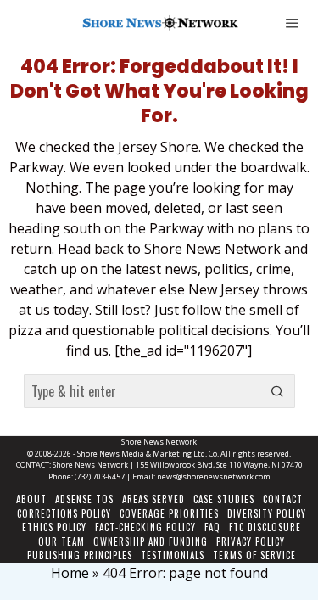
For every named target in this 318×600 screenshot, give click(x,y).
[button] (278, 391)
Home (70, 573)
